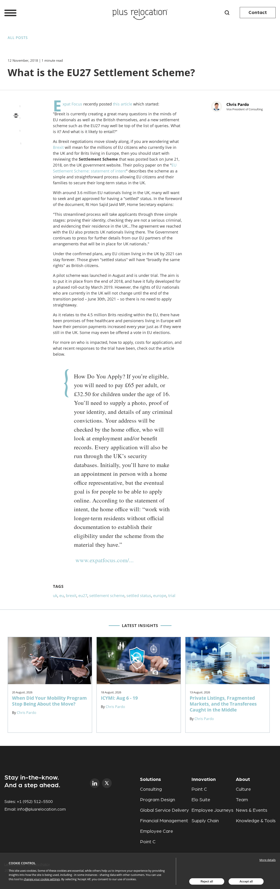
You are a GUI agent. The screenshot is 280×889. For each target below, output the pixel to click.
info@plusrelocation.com (41, 809)
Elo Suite (200, 799)
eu (61, 595)
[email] (16, 116)
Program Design (157, 799)
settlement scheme (106, 595)
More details (267, 860)
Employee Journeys (212, 810)
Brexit (58, 147)
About (243, 779)
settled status (138, 595)
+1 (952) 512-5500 (35, 801)
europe (159, 595)
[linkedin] (16, 141)
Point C (148, 841)
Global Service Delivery (164, 810)
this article (122, 104)
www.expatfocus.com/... (104, 560)
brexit (71, 595)
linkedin (95, 783)
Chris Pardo (237, 104)
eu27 (82, 595)
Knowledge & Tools (256, 820)
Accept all (246, 881)
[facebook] (16, 154)
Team (242, 799)
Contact (257, 12)
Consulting (151, 789)
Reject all (207, 881)
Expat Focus (72, 104)
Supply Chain (205, 820)
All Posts (18, 37)
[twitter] (16, 129)
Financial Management (164, 820)
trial (171, 595)
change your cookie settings (42, 879)
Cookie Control (22, 863)
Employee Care (156, 831)
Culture (243, 789)
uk (55, 595)
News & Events (251, 810)
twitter (107, 783)
